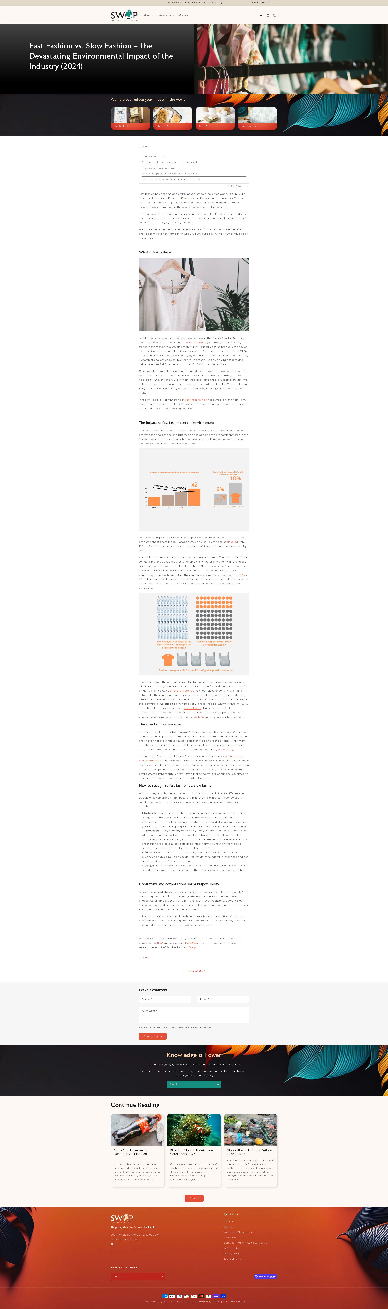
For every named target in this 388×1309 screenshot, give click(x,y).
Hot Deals (119, 126)
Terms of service (237, 1302)
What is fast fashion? (154, 156)
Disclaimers (230, 1237)
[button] (148, 15)
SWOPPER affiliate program (239, 1232)
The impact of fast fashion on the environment (169, 162)
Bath (201, 126)
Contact (229, 1227)
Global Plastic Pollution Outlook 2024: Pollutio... (249, 1152)
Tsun (246, 186)
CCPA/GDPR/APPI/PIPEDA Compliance (245, 1242)
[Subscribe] (217, 1084)
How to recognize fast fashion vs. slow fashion (169, 173)
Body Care (247, 126)
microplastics (192, 708)
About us (229, 1221)
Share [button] (145, 146)
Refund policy (205, 1302)
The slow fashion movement (158, 167)
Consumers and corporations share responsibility (171, 179)
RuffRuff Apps (234, 186)
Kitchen (160, 126)
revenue (189, 198)
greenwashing (225, 749)
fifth (174, 699)
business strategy (197, 342)
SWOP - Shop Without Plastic (164, 1302)
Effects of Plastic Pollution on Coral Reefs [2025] (191, 1152)
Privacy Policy (232, 1253)
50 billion (200, 716)
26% (241, 575)
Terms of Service (233, 1259)
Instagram (191, 942)
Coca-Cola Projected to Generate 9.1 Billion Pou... (131, 1152)
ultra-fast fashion (196, 399)
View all (194, 1198)
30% (176, 712)
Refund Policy (232, 1248)
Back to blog (196, 971)
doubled (232, 541)
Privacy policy (220, 1302)
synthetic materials (182, 690)
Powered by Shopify (186, 1302)
